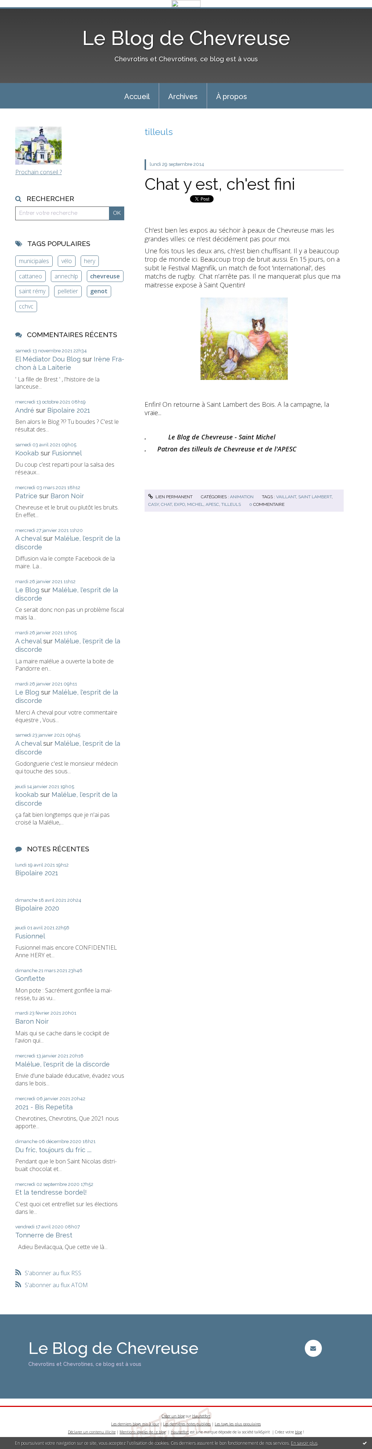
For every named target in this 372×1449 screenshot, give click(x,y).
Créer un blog (173, 1416)
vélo (66, 261)
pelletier (68, 291)
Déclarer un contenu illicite (92, 1431)
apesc (212, 504)
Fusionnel (67, 453)
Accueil (137, 96)
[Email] (313, 1348)
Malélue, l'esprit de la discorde (62, 1064)
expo (179, 504)
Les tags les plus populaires (238, 1424)
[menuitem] (137, 96)
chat (166, 504)
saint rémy (32, 291)
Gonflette (30, 978)
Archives (183, 96)
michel (195, 504)
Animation (242, 496)
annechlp (66, 276)
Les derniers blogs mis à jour (135, 1424)
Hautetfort (201, 1416)
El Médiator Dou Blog (48, 359)
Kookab (27, 453)
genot (99, 291)
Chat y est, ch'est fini (220, 184)
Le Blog (27, 590)
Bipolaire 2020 (37, 908)
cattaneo (30, 276)
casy (153, 504)
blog (298, 1431)
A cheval (28, 538)
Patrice (26, 496)
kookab (27, 794)
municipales (34, 261)
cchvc (26, 306)
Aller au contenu (25, 14)
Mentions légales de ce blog (143, 1431)
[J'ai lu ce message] (365, 1443)
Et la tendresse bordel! (51, 1192)
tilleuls (231, 504)
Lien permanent (173, 496)
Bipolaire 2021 (68, 410)
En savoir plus (304, 1443)
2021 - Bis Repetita (44, 1107)
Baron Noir (67, 496)
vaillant (286, 496)
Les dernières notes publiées (187, 1424)
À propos (231, 96)
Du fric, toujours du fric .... (53, 1150)
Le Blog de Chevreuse (186, 38)
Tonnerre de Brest (43, 1235)
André (24, 410)
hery (89, 261)
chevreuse (105, 276)
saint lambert (315, 496)
